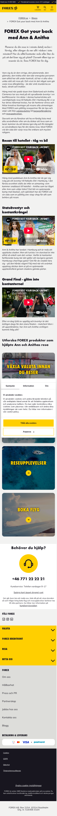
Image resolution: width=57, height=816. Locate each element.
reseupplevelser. (14, 113)
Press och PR (9, 693)
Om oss (6, 676)
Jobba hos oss (10, 709)
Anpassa (27, 432)
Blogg (34, 18)
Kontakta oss (9, 717)
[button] (38, 8)
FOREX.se (23, 18)
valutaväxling (23, 111)
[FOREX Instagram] (7, 619)
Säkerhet (6, 765)
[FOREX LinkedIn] (11, 619)
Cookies (6, 753)
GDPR (5, 759)
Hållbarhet (8, 685)
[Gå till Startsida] (9, 8)
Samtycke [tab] (10, 386)
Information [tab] (28, 386)
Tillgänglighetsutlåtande (12, 771)
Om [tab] (46, 386)
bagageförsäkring (42, 111)
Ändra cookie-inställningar (28, 785)
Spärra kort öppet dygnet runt (28, 592)
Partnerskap (9, 701)
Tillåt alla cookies (28, 423)
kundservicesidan (28, 605)
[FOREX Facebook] (3, 619)
